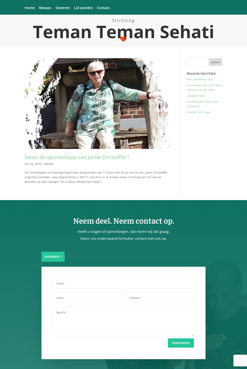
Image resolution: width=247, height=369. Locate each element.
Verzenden (181, 343)
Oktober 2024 (195, 96)
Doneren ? (53, 256)
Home (30, 8)
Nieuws (45, 8)
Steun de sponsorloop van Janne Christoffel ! (77, 157)
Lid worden (83, 8)
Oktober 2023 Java (198, 112)
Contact (103, 8)
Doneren (63, 8)
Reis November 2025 (200, 79)
